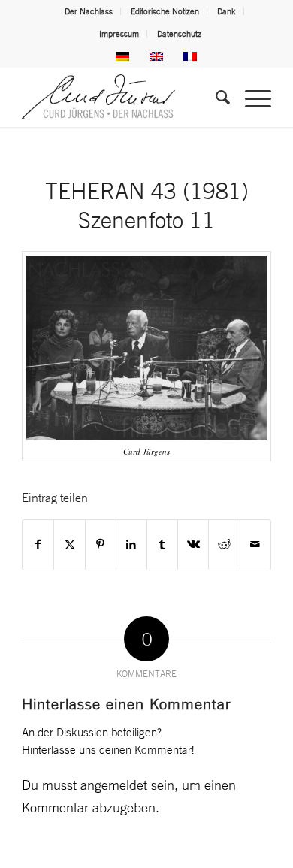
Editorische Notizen (165, 11)
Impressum (119, 34)
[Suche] (215, 97)
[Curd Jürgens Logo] (121, 97)
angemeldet (113, 784)
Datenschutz (179, 34)
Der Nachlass (89, 11)
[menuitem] (89, 11)
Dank (226, 11)
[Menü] (250, 97)
